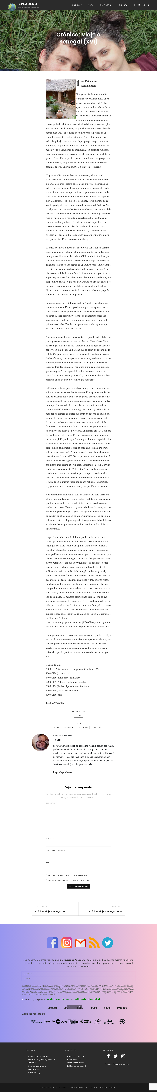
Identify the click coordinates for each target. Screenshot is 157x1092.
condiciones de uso (57, 999)
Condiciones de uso (75, 1063)
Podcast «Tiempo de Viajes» (117, 1064)
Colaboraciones (74, 1059)
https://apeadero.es (63, 772)
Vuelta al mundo (35, 1069)
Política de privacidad (78, 875)
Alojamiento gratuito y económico (42, 1059)
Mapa (90, 5)
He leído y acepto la (69, 875)
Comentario (52, 803)
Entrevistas (32, 1063)
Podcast (77, 5)
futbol (57, 728)
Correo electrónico (56, 850)
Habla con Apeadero (76, 1056)
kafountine (83, 728)
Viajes (78, 716)
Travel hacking (34, 1072)
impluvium (69, 728)
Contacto (105, 5)
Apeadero (27, 4)
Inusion (111, 1088)
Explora (123, 5)
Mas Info (122, 1007)
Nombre (50, 838)
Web (47, 863)
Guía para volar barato (38, 1066)
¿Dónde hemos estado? (38, 1056)
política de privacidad (86, 999)
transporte (97, 728)
